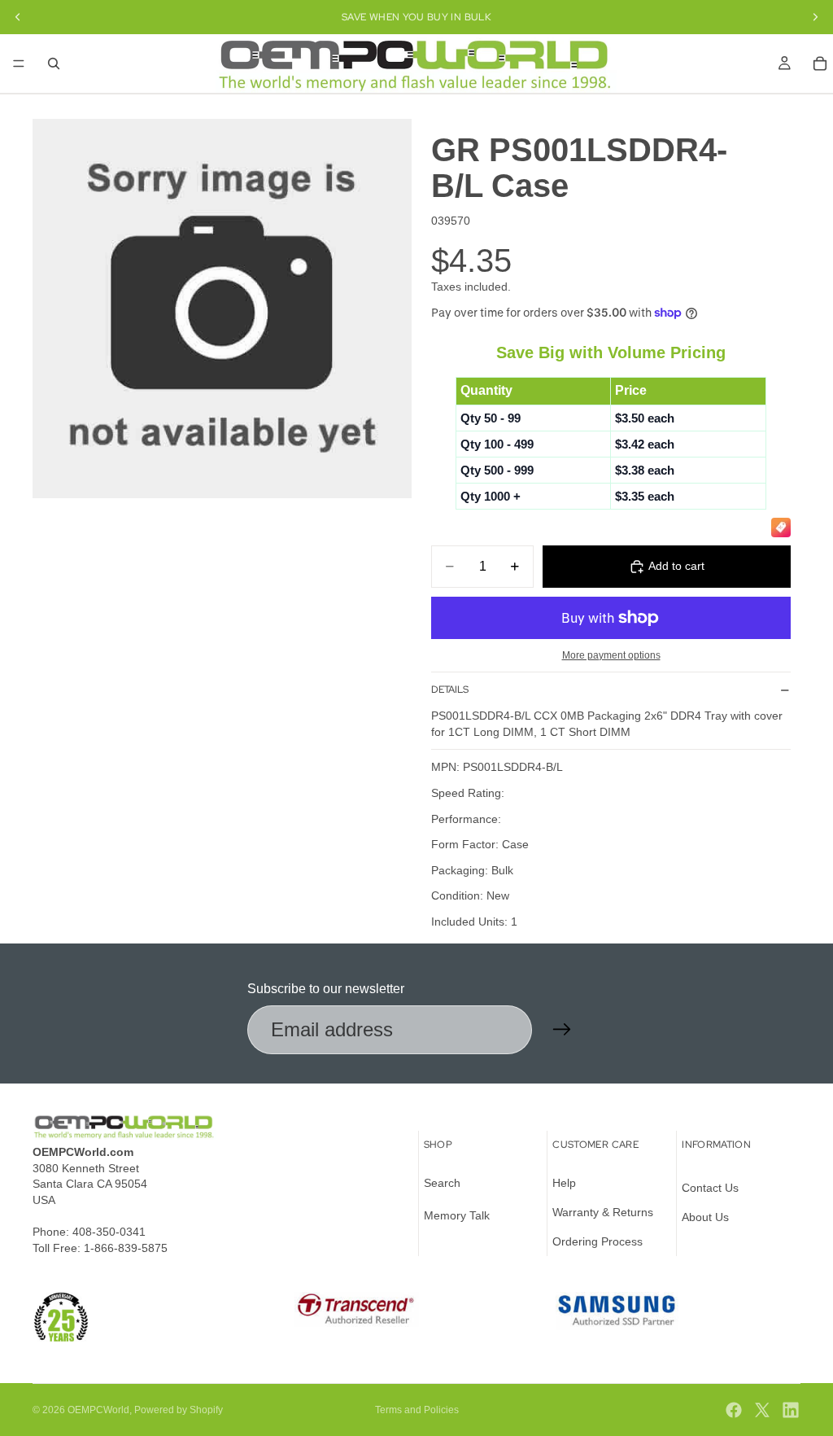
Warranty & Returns (602, 1212)
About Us (705, 1217)
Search (442, 1183)
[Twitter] (762, 1410)
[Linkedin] (790, 1410)
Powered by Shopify (178, 1410)
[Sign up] (562, 1029)
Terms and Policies (417, 1410)
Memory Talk (457, 1215)
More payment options (611, 655)
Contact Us (710, 1188)
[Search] (54, 63)
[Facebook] (734, 1410)
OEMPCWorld (98, 1410)
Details (450, 689)
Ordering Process (597, 1241)
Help (564, 1183)
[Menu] (18, 63)
